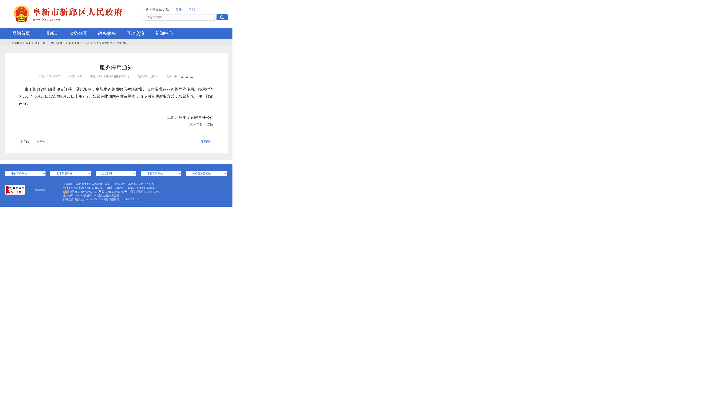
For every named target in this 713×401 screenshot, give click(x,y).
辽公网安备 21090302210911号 (84, 191)
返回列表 (206, 141)
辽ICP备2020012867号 (114, 191)
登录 (178, 10)
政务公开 (78, 33)
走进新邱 (50, 33)
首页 (29, 43)
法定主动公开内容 (79, 43)
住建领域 (121, 43)
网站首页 (21, 33)
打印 (23, 141)
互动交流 (135, 33)
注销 (192, 10)
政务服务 (107, 33)
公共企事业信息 (103, 43)
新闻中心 (164, 33)
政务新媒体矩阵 (157, 10)
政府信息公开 (57, 43)
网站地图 (40, 190)
